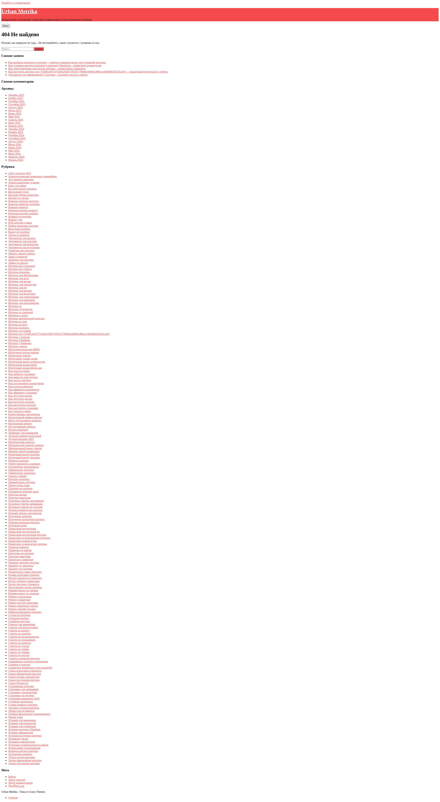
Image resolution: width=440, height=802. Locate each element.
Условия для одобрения (22, 726)
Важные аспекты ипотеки (23, 201)
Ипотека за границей (20, 312)
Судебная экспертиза (20, 701)
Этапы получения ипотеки (24, 763)
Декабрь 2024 (16, 129)
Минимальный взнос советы (25, 448)
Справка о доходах (19, 664)
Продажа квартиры (19, 556)
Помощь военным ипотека (24, 522)
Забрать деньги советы (21, 253)
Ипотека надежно (18, 327)
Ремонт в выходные (19, 596)
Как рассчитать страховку (23, 408)
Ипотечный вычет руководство (26, 361)
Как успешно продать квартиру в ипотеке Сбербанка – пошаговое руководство (54, 65)
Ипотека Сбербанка (19, 343)
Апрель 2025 (15, 119)
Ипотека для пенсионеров (23, 303)
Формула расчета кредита (23, 751)
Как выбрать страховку (21, 374)
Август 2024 (15, 141)
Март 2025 (14, 122)
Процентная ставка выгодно (25, 571)
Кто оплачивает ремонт (22, 426)
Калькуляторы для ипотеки (24, 414)
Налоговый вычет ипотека (24, 454)
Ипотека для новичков (21, 300)
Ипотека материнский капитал (26, 318)
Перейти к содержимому (15, 2)
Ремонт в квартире (19, 599)
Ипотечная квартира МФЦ (24, 349)
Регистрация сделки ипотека (25, 587)
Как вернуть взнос (19, 371)
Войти (12, 776)
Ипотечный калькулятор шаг (25, 367)
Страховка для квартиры (22, 692)
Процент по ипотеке (20, 568)
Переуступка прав (19, 485)
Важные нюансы (18, 207)
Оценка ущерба (17, 476)
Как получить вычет (20, 395)
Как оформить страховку (22, 392)
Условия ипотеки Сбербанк (24, 729)
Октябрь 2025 (16, 101)
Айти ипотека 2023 (19, 173)
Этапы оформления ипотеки (25, 760)
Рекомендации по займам (23, 590)
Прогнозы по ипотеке (21, 553)
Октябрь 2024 (16, 135)
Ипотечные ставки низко (23, 358)
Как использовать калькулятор (26, 383)
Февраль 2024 (16, 156)
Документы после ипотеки (24, 247)
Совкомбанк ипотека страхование (28, 661)
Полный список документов (25, 513)
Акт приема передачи (21, 179)
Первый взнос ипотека (21, 482)
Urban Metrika (19, 11)
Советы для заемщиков (21, 624)
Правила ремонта (18, 547)
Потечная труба (17, 525)
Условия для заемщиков (22, 720)
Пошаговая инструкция (22, 528)
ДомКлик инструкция (21, 250)
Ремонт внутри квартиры (23, 602)
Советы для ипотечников (23, 627)
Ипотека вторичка (19, 272)
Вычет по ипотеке (19, 232)
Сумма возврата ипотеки (22, 704)
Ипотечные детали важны (23, 352)
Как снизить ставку (19, 411)
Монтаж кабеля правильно (24, 451)
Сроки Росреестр (18, 683)
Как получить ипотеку (21, 401)
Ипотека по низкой (19, 330)
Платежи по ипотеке (20, 488)
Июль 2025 (14, 110)
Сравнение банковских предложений (30, 667)
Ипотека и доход (18, 315)
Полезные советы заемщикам (25, 503)
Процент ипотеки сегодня (23, 562)
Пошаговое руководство (22, 541)
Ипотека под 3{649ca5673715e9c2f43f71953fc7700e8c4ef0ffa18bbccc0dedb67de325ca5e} (59, 334)
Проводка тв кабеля (19, 550)
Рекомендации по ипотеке (23, 593)
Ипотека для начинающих (23, 296)
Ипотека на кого (18, 324)
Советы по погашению (21, 639)
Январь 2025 (15, 125)
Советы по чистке (18, 655)
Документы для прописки (23, 244)
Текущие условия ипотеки (23, 707)
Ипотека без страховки (21, 266)
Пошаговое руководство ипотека (27, 544)
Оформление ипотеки (21, 469)
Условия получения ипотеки (25, 735)
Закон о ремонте (17, 256)
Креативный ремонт (20, 423)
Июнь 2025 (14, 113)
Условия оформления (20, 732)
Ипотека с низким (19, 337)
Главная (13, 797)
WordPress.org (16, 785)
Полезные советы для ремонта (26, 500)
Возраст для (15, 219)
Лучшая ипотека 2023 (21, 439)
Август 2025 (15, 107)
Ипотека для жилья (19, 281)
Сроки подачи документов (23, 676)
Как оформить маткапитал (23, 389)
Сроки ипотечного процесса (25, 670)
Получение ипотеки (20, 516)
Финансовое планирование (24, 748)
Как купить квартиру (20, 386)
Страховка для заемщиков (23, 689)
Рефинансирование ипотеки (24, 612)
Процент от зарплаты (20, 565)
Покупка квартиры (19, 497)
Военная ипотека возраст (23, 210)
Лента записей (16, 779)
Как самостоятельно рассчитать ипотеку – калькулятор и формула (46, 68)
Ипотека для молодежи (21, 293)
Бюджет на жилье (18, 198)
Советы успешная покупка (24, 658)
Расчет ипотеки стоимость (23, 584)
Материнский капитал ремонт (26, 445)
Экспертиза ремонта (20, 754)
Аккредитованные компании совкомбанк (32, 176)
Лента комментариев (20, 782)
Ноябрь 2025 (15, 98)
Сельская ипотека (18, 618)
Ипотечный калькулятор (22, 364)
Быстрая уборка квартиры (23, 194)
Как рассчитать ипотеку (22, 405)
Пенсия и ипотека (18, 479)
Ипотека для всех (18, 278)
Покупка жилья (17, 494)
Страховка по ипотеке (21, 695)
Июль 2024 (14, 144)
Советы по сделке (18, 646)
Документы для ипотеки (22, 241)
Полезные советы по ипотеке (25, 507)
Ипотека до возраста (20, 309)
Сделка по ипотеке (19, 615)
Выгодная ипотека (19, 228)
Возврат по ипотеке (19, 216)
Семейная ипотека (19, 621)
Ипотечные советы (19, 355)
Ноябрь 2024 (15, 132)
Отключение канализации (23, 466)
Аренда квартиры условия (23, 182)
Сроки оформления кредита (24, 673)
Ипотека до (15, 306)
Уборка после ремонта (21, 710)
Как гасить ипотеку (19, 380)
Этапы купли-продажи (21, 757)
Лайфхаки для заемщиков (23, 432)
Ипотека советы (17, 346)
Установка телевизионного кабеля (28, 744)
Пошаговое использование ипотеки (29, 537)
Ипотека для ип (17, 287)
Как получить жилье (20, 398)
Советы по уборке (19, 652)
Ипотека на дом (17, 321)
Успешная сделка (18, 738)
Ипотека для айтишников (23, 275)
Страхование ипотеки (21, 686)
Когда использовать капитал (24, 420)
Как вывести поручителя (22, 377)
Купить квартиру (18, 429)
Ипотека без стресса (20, 269)
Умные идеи (15, 717)
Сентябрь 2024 (16, 138)
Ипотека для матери (20, 290)
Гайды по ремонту (19, 235)
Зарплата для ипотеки (21, 259)
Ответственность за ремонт (24, 463)
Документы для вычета (21, 238)
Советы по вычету (19, 630)
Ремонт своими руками (22, 609)
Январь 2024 (15, 159)
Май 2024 (14, 150)
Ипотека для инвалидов (22, 284)
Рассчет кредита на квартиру (25, 578)
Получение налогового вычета (26, 519)
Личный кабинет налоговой (24, 435)
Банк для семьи (17, 185)
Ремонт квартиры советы (23, 605)
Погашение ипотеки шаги (23, 491)
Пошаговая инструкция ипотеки (27, 534)
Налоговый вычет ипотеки (24, 457)
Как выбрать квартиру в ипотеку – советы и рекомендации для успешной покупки (57, 62)
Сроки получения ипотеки (24, 680)
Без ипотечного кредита (22, 188)
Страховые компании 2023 (24, 698)
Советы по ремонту (19, 642)
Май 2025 (14, 116)
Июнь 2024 (14, 147)
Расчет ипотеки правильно (24, 581)
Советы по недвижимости (23, 636)
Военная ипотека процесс (23, 213)
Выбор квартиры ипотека (23, 225)
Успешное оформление (21, 741)
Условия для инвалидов (22, 723)
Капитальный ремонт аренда (25, 417)
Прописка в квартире (20, 559)
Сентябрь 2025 (16, 104)
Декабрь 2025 (16, 95)
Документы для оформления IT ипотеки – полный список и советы (47, 74)
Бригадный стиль (18, 191)
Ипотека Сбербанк (19, 340)
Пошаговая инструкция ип (24, 531)
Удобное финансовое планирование (29, 714)
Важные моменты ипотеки (24, 204)
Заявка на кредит (18, 262)
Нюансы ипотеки (18, 460)
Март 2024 (14, 153)
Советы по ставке (18, 649)
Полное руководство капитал (25, 510)
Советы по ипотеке (19, 633)
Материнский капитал (21, 442)
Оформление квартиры (21, 473)
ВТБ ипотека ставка (20, 222)
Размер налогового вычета (23, 575)
